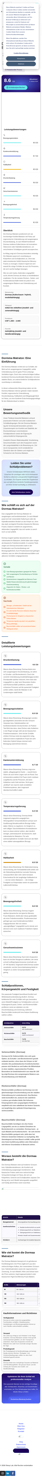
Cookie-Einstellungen (21, 53)
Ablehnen (21, 64)
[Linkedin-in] (7, 1473)
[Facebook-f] (12, 1473)
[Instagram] (2, 1473)
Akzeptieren (21, 58)
